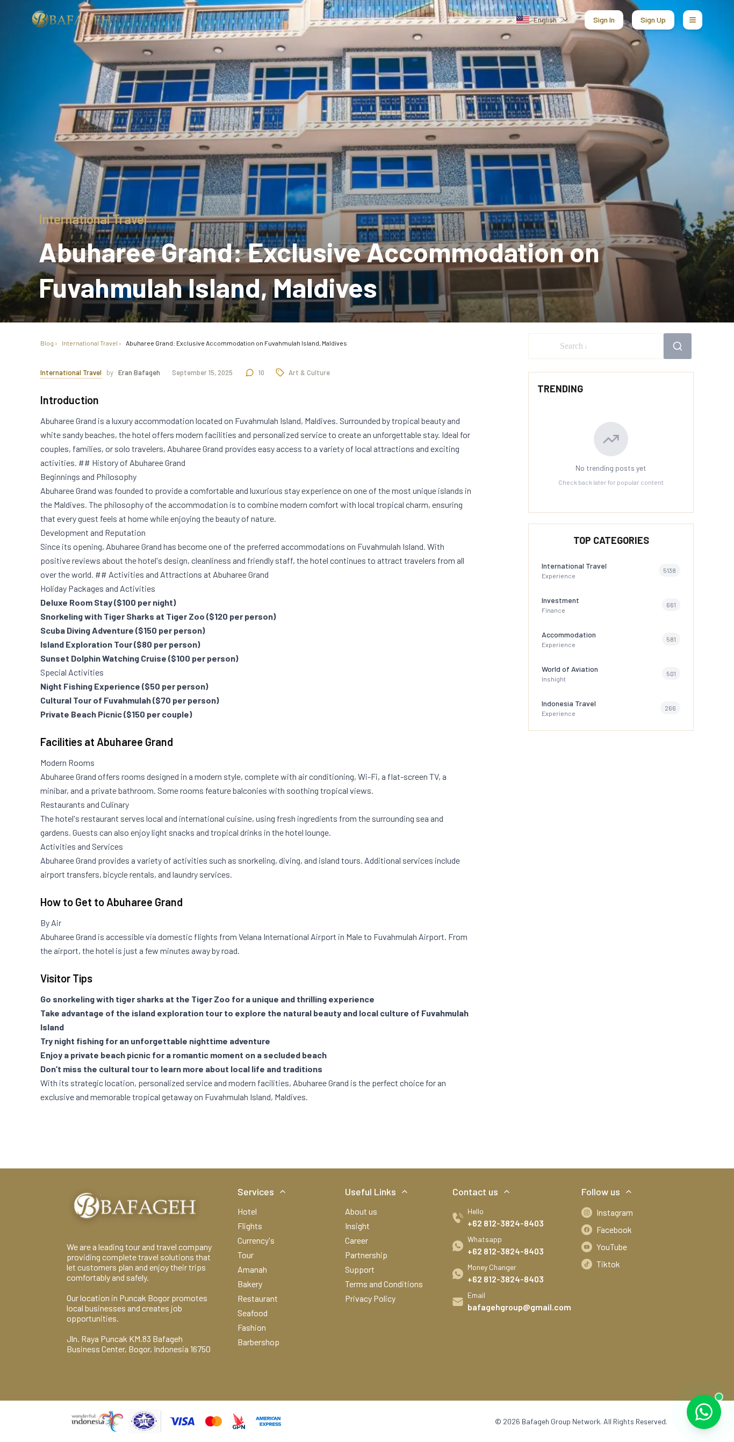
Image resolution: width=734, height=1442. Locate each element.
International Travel (90, 343)
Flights (250, 1226)
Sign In (604, 19)
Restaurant (258, 1298)
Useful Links (370, 1191)
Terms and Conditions (384, 1284)
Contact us (475, 1191)
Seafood (253, 1313)
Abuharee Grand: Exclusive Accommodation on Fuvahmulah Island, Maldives (236, 343)
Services (256, 1191)
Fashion (252, 1327)
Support (360, 1269)
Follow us (600, 1191)
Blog (47, 343)
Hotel (247, 1211)
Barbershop (258, 1342)
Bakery (250, 1284)
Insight (357, 1226)
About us (361, 1211)
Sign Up (653, 19)
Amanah (252, 1269)
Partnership (366, 1255)
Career (356, 1240)
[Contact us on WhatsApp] (704, 1412)
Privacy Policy (370, 1298)
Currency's (256, 1240)
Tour (246, 1255)
